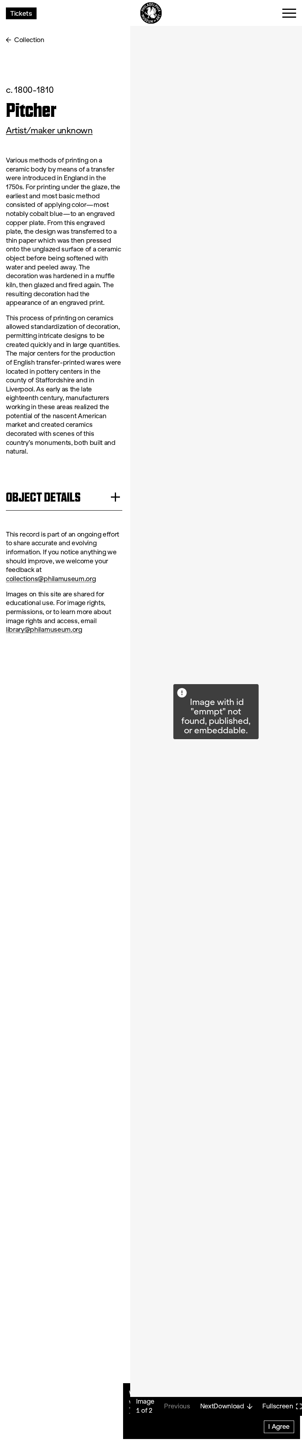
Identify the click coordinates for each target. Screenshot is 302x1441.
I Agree (279, 1426)
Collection (29, 40)
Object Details (43, 497)
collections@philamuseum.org (51, 579)
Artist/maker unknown (49, 130)
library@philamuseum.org (44, 629)
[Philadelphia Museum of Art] (151, 13)
